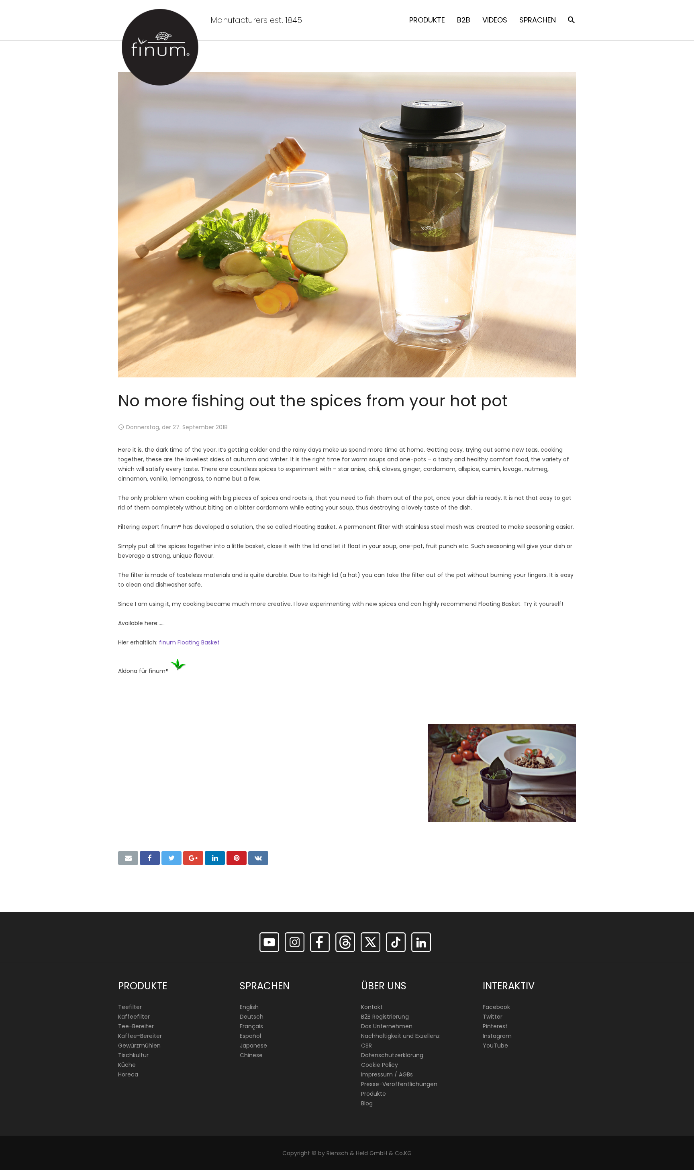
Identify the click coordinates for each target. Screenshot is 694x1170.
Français (251, 1026)
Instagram (497, 1036)
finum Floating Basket (189, 642)
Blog (367, 1103)
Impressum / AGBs (387, 1074)
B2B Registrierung (385, 1017)
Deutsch (251, 1017)
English (249, 1007)
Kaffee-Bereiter (140, 1036)
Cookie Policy (379, 1065)
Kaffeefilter (134, 1017)
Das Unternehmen (386, 1026)
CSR (366, 1046)
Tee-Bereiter (136, 1026)
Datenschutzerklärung (392, 1055)
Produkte (373, 1094)
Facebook (496, 1007)
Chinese (251, 1055)
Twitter (492, 1017)
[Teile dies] (150, 858)
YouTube (495, 1046)
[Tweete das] (171, 858)
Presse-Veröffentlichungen (399, 1084)
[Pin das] (237, 858)
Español (250, 1036)
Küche (127, 1065)
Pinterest (495, 1026)
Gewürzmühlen (139, 1046)
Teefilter (130, 1007)
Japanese (253, 1046)
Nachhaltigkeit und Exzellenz (400, 1036)
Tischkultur (133, 1055)
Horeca (128, 1074)
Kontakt (372, 1007)
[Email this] (128, 858)
